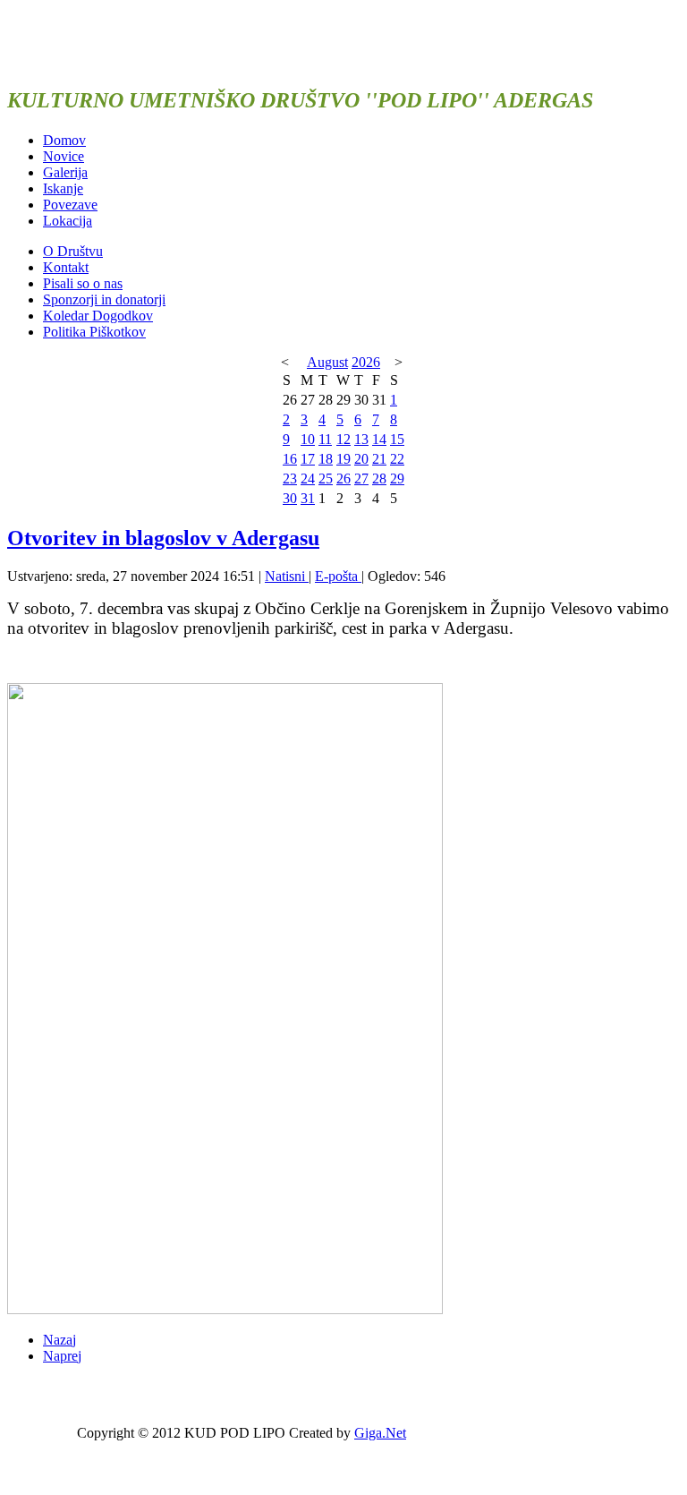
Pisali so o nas (83, 283)
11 (325, 439)
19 (343, 458)
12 (343, 439)
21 (379, 458)
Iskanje (63, 188)
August (327, 362)
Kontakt (66, 267)
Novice (63, 156)
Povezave (70, 204)
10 (308, 439)
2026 (366, 362)
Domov (64, 140)
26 (343, 478)
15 (397, 439)
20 (361, 458)
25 (325, 478)
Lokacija (67, 220)
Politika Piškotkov (94, 331)
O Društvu (73, 251)
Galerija (65, 172)
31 (308, 498)
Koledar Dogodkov (98, 315)
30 (290, 498)
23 (290, 478)
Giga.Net (380, 1432)
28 (379, 478)
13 (361, 439)
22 (397, 458)
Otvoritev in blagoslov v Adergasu (163, 538)
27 (361, 478)
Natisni (287, 576)
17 (308, 458)
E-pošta (338, 576)
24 (308, 478)
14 (379, 439)
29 (397, 478)
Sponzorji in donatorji (104, 299)
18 (325, 458)
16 (290, 458)
